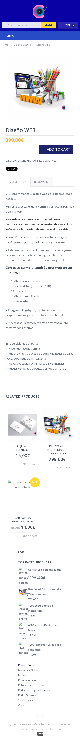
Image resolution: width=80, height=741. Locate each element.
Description (18, 181)
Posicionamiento (28, 680)
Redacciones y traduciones (34, 690)
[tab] (18, 182)
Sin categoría (26, 700)
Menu (10, 35)
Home (5, 44)
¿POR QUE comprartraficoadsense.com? (32, 724)
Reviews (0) (41, 181)
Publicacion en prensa (31, 685)
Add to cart (58, 149)
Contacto (65, 724)
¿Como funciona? (51, 729)
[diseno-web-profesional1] (40, 87)
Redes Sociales (27, 695)
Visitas (22, 705)
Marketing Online (28, 670)
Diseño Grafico (22, 44)
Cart (69, 25)
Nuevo (22, 675)
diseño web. (50, 160)
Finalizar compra (28, 729)
